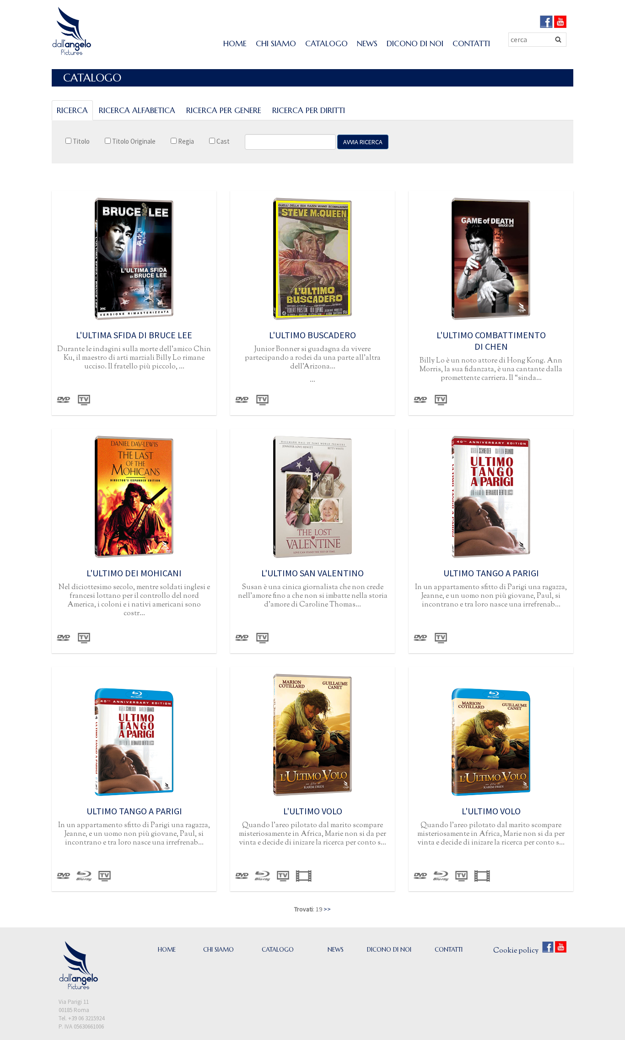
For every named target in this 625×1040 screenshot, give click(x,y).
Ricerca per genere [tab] (223, 110)
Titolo (80, 141)
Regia (185, 141)
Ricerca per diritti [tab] (308, 110)
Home (235, 43)
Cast (222, 141)
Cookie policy (516, 951)
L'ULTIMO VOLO (312, 811)
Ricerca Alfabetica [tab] (137, 110)
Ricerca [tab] (72, 110)
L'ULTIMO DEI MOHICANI (134, 573)
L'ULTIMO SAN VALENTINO (312, 573)
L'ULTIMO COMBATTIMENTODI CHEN (491, 340)
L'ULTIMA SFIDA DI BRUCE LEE (134, 335)
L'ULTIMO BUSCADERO (312, 335)
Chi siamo (276, 43)
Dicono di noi (415, 43)
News (367, 43)
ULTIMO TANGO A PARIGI (491, 573)
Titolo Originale (133, 141)
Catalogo (326, 43)
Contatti (471, 43)
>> (327, 909)
